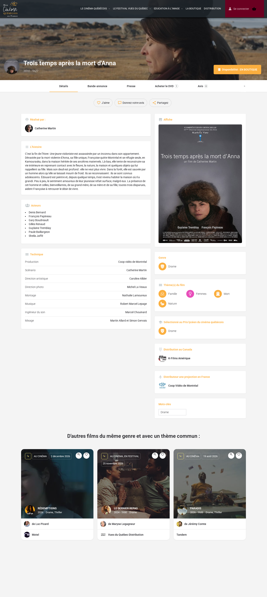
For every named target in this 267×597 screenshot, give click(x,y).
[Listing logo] (12, 66)
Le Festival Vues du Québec (130, 8)
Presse (131, 86)
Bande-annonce (97, 86)
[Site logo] (11, 8)
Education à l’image (167, 8)
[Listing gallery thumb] (200, 183)
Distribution (212, 8)
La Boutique (193, 8)
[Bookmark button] (86, 455)
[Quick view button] (79, 455)
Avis (202, 86)
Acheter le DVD (166, 86)
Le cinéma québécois (94, 8)
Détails (63, 86)
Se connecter (241, 8)
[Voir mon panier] (254, 9)
